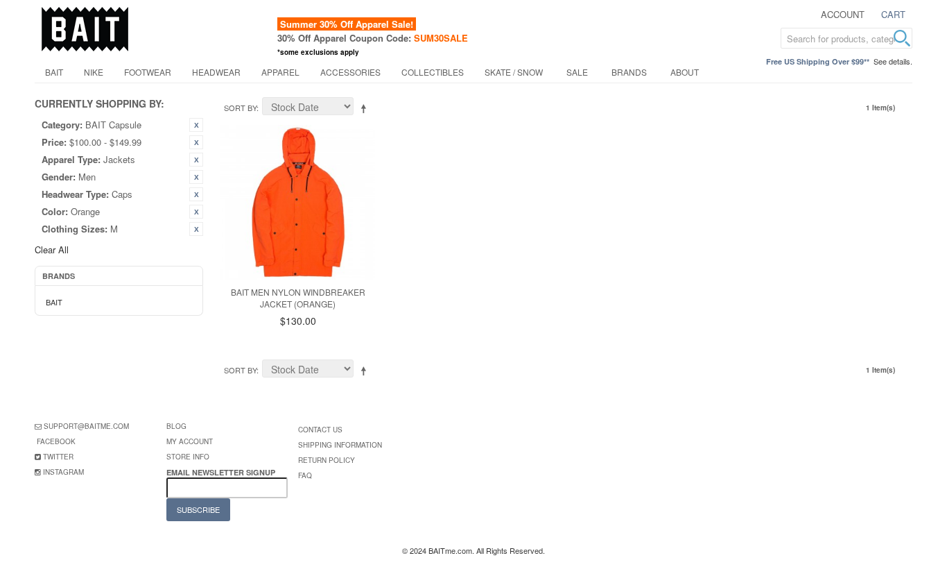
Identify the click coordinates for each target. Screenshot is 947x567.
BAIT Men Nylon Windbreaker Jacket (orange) (298, 298)
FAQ (305, 475)
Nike (93, 72)
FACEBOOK (56, 441)
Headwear (216, 72)
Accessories (350, 72)
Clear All (52, 249)
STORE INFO (187, 457)
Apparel (280, 72)
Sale (577, 72)
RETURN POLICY (326, 460)
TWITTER (58, 457)
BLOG (176, 426)
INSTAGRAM (63, 472)
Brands (629, 72)
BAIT (54, 72)
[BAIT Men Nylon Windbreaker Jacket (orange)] (298, 202)
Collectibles (432, 72)
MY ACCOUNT (189, 441)
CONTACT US (320, 429)
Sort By (240, 107)
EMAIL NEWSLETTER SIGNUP (221, 472)
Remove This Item (196, 125)
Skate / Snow (514, 72)
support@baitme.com (86, 426)
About (684, 72)
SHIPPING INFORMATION (340, 445)
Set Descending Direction (366, 108)
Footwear (147, 72)
